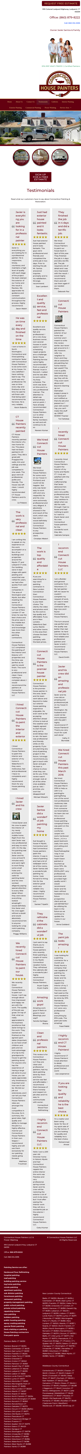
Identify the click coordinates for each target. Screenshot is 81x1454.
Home (9, 102)
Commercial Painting (33, 108)
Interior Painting (68, 102)
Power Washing (50, 108)
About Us (19, 102)
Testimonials (43, 102)
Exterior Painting (15, 108)
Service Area (64, 108)
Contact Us (31, 102)
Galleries (55, 102)
